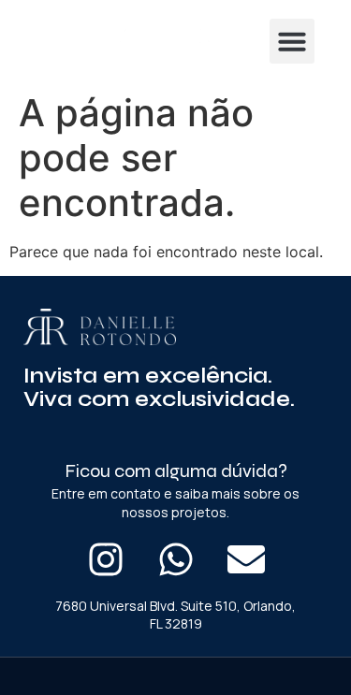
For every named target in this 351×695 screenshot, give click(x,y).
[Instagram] (105, 559)
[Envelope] (246, 559)
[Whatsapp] (176, 559)
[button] (292, 41)
